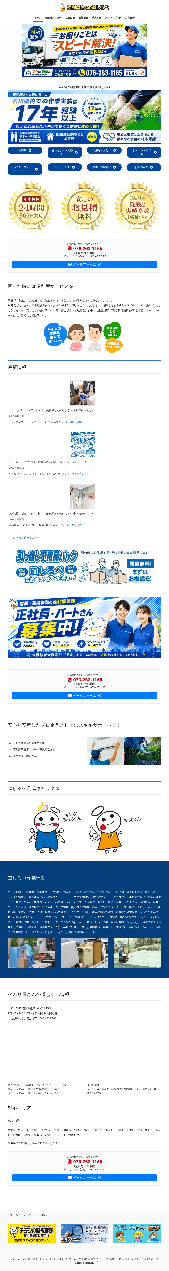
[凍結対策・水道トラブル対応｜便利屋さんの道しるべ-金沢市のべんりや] (82, 496)
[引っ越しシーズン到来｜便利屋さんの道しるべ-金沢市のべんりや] (82, 444)
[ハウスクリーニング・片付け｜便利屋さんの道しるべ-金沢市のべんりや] (82, 393)
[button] (25, 150)
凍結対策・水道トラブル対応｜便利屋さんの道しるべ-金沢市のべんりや (51, 513)
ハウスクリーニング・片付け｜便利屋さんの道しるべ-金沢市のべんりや (51, 410)
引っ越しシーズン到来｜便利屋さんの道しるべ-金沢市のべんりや (47, 462)
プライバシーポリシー (21, 1215)
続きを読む (76, 421)
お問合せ (42, 1215)
